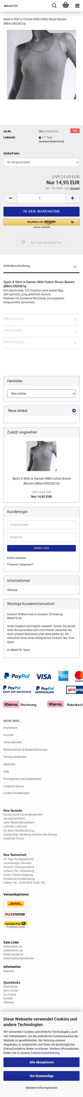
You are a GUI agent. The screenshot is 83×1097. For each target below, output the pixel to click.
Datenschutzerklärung (45, 1053)
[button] (10, 198)
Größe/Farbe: (11, 153)
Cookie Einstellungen (16, 793)
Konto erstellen (16, 558)
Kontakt (8, 735)
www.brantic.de (13, 950)
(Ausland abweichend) (51, 141)
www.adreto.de (54, 634)
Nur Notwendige (41, 1076)
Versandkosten (12, 742)
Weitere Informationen (41, 1088)
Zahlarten (9, 764)
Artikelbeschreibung (16, 266)
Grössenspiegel (13, 342)
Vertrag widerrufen (15, 757)
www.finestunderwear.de (18, 958)
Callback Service (13, 786)
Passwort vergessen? (20, 564)
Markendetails (12, 330)
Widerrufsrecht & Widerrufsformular (25, 749)
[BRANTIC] (9, 6)
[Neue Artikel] (74, 411)
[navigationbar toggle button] (77, 6)
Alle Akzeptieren (42, 1062)
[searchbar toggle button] (54, 6)
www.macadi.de (13, 954)
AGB (6, 771)
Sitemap (12, 590)
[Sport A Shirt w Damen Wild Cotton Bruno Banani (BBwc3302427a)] (41, 64)
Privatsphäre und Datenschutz (22, 779)
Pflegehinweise (13, 318)
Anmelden (41, 548)
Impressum (10, 727)
